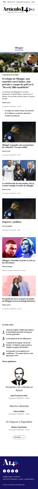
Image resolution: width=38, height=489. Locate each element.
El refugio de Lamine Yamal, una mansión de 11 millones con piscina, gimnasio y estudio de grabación (19, 113)
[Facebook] (12, 471)
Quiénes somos (8, 477)
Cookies (20, 479)
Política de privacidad (10, 479)
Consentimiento (29, 479)
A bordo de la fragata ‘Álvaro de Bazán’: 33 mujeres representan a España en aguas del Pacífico (19, 345)
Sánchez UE (11, 2)
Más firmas (17, 437)
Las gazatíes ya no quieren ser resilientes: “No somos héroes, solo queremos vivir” (19, 353)
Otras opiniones (9, 361)
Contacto (16, 477)
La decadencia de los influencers (18, 338)
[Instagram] (8, 471)
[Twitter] (4, 471)
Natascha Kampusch (23, 2)
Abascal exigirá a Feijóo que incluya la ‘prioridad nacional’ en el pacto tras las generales (20, 332)
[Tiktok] (16, 471)
